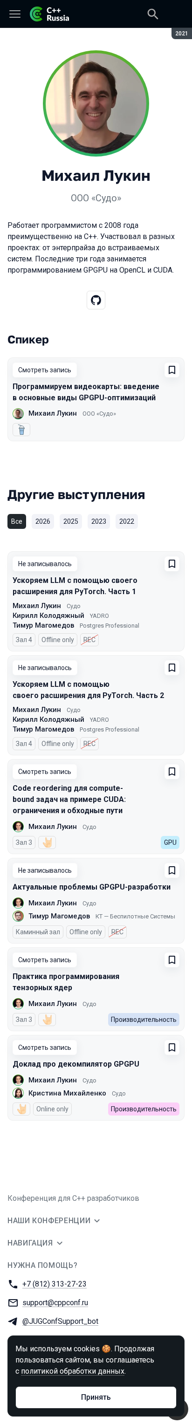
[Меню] (15, 14)
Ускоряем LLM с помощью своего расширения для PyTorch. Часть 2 (88, 690)
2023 (98, 521)
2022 (126, 521)
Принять (96, 1397)
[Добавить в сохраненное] (172, 370)
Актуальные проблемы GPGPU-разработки (92, 887)
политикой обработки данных (72, 1371)
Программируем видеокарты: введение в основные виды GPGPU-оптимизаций (86, 392)
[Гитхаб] (96, 300)
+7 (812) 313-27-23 (54, 1284)
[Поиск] (153, 14)
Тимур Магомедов (43, 625)
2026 (42, 521)
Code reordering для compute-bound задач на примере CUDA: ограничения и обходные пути (69, 799)
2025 (70, 521)
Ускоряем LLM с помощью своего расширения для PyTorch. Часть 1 (75, 586)
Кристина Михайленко (67, 1093)
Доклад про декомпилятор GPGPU (76, 1064)
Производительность (144, 1019)
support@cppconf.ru (55, 1302)
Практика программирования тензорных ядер (66, 982)
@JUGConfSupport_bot (60, 1321)
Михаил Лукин (52, 413)
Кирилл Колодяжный (48, 615)
